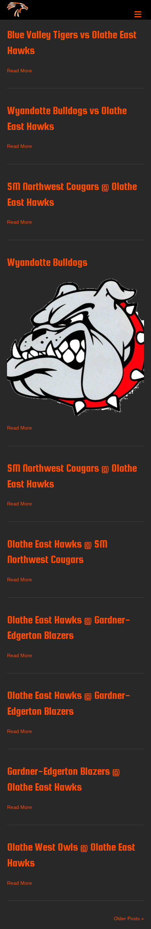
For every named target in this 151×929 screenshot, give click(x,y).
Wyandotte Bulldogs (47, 262)
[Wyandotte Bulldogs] (75, 346)
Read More (19, 70)
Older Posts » (129, 918)
